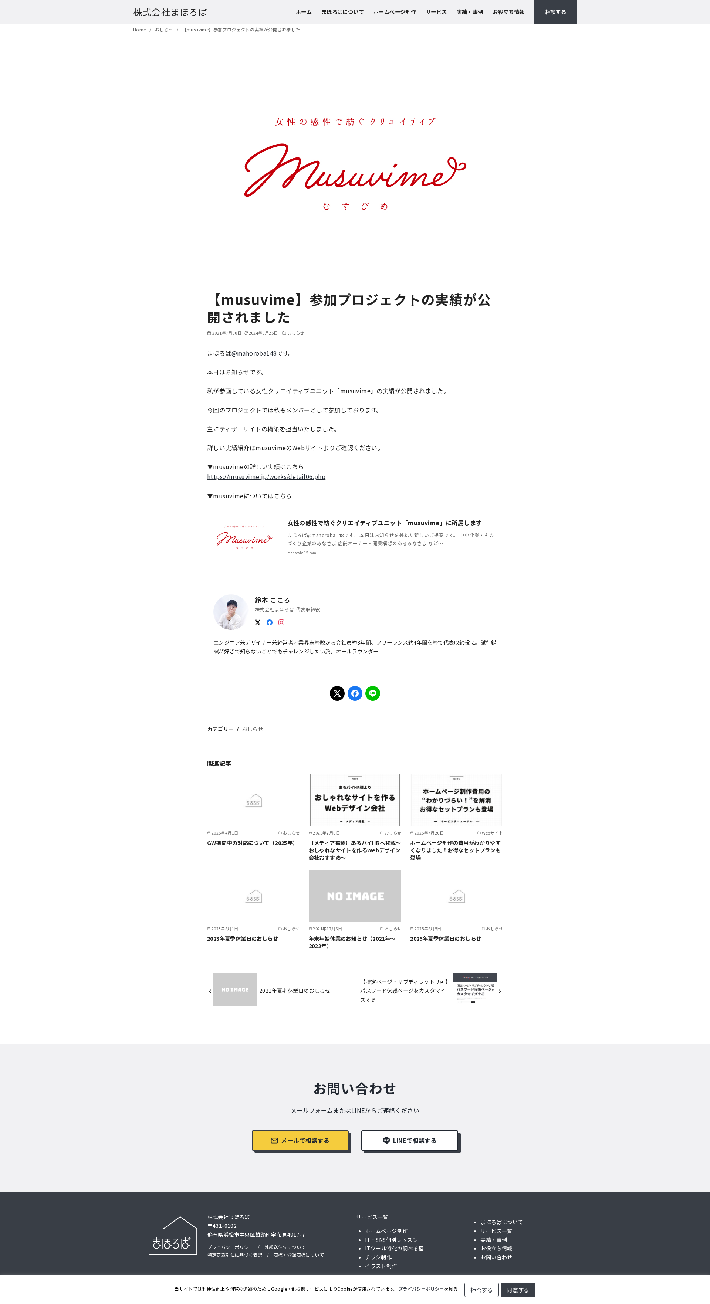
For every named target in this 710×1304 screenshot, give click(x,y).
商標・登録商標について (299, 1255)
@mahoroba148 (254, 353)
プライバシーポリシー (230, 1247)
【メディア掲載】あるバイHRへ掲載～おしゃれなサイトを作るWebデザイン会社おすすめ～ (355, 850)
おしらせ (165, 29)
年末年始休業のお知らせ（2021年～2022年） (352, 942)
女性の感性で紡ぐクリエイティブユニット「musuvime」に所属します (384, 522)
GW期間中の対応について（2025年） (252, 842)
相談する (556, 12)
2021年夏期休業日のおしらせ (294, 990)
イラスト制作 (381, 1266)
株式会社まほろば (170, 11)
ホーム (304, 12)
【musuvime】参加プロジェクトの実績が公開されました (241, 29)
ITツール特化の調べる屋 (394, 1248)
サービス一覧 (372, 1216)
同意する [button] (518, 1290)
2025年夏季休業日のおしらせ (445, 938)
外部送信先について (285, 1247)
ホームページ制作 (394, 12)
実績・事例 (470, 12)
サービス (436, 12)
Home (140, 29)
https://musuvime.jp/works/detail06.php (266, 476)
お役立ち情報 (508, 12)
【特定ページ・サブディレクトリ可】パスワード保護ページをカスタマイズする (405, 991)
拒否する (481, 1290)
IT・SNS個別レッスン (391, 1239)
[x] (258, 621)
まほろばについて (342, 12)
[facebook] (269, 621)
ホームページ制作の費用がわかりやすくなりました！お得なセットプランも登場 (455, 850)
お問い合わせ (496, 1257)
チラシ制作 (378, 1257)
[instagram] (281, 621)
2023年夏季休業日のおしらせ (242, 938)
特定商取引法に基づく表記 (235, 1255)
